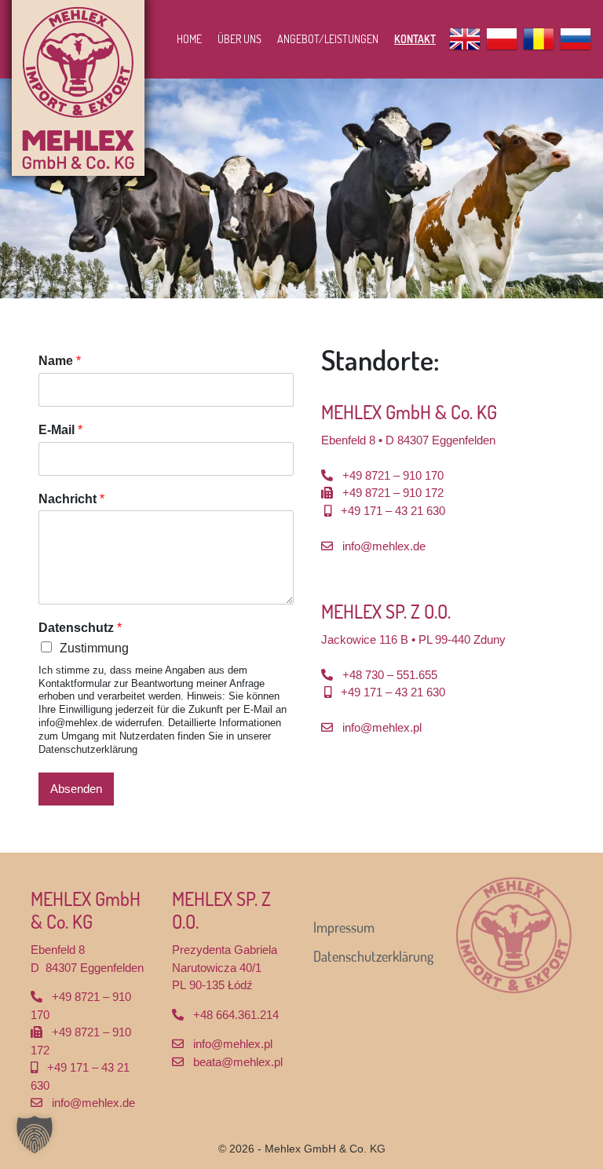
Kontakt (415, 39)
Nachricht (71, 499)
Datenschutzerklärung (373, 956)
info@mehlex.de (384, 546)
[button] (34, 1134)
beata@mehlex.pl (238, 1062)
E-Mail (60, 430)
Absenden (76, 788)
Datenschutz (80, 627)
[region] (301, 188)
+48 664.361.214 (236, 1014)
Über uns (239, 39)
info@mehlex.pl (382, 727)
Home (189, 39)
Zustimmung (94, 648)
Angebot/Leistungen (327, 39)
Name (59, 360)
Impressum (344, 927)
